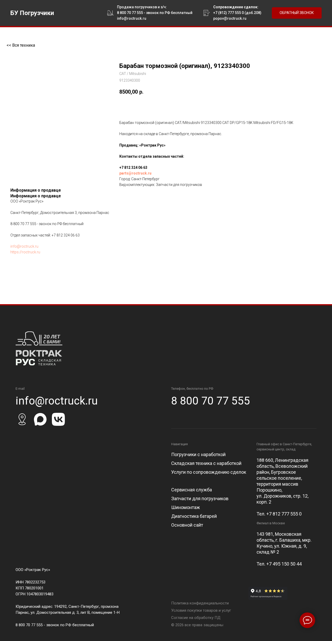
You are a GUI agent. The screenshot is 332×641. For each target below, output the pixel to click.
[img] (39, 348)
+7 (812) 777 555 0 (228, 13)
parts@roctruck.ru (135, 173)
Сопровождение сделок (235, 7)
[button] (297, 13)
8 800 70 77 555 (130, 13)
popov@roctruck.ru (229, 18)
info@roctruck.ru (24, 246)
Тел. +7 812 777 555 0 (279, 514)
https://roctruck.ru (25, 252)
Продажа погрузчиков (137, 7)
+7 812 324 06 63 (133, 167)
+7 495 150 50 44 (284, 564)
